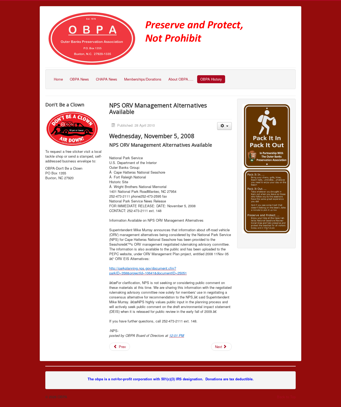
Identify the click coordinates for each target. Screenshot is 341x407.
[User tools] (224, 126)
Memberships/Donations (142, 79)
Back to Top (286, 396)
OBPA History (211, 79)
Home (58, 79)
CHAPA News (106, 79)
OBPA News (79, 79)
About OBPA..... (180, 79)
